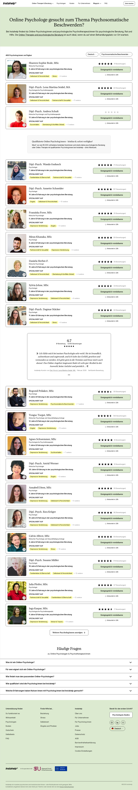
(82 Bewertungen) (119, 512)
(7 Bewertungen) (119, 609)
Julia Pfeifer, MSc (38, 584)
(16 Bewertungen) (120, 488)
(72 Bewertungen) (119, 165)
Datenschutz (80, 734)
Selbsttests (10, 734)
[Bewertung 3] (70, 374)
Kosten (8, 726)
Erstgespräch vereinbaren (112, 69)
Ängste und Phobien (48, 726)
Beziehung (44, 713)
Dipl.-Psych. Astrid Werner (44, 463)
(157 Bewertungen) (119, 189)
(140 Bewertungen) (119, 416)
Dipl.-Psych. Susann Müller (44, 560)
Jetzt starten (129, 3)
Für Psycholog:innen (83, 722)
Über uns (78, 713)
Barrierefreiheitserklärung (85, 743)
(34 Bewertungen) (119, 286)
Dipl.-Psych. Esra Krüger (42, 511)
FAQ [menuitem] (106, 3)
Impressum (79, 747)
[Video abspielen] (24, 76)
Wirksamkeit (10, 718)
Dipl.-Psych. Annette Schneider (46, 188)
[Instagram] (112, 722)
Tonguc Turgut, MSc (40, 415)
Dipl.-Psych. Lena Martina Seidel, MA (49, 87)
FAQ (7, 738)
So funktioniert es (13, 713)
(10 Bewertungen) (120, 213)
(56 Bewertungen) (119, 237)
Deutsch (91, 54)
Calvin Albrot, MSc (39, 535)
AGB (77, 738)
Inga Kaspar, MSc (38, 608)
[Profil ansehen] (17, 69)
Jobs (77, 726)
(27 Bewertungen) (119, 585)
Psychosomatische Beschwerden (115, 54)
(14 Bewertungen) (120, 262)
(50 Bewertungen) (119, 391)
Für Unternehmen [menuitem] (84, 3)
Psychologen (11, 722)
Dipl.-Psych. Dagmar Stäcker (44, 309)
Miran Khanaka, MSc (40, 236)
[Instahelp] (9, 3)
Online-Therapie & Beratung (41, 3)
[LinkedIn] (117, 722)
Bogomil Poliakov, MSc (41, 390)
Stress (42, 718)
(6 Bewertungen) (119, 440)
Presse (77, 730)
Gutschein (10, 730)
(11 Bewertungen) (120, 64)
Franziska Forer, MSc (40, 212)
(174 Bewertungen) (119, 561)
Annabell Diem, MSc (40, 487)
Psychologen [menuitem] (61, 3)
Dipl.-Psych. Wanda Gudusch (45, 164)
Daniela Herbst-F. (38, 260)
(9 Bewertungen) (119, 464)
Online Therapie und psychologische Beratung (41, 35)
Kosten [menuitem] (72, 3)
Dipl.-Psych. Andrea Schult (44, 111)
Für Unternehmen (82, 718)
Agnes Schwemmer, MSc (42, 439)
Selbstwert (44, 722)
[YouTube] (123, 722)
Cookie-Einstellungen (83, 751)
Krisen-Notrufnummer (67, 787)
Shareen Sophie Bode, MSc (44, 62)
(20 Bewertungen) (119, 88)
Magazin (96, 3)
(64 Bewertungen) (119, 537)
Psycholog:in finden (121, 715)
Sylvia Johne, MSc (39, 285)
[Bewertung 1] (67, 374)
